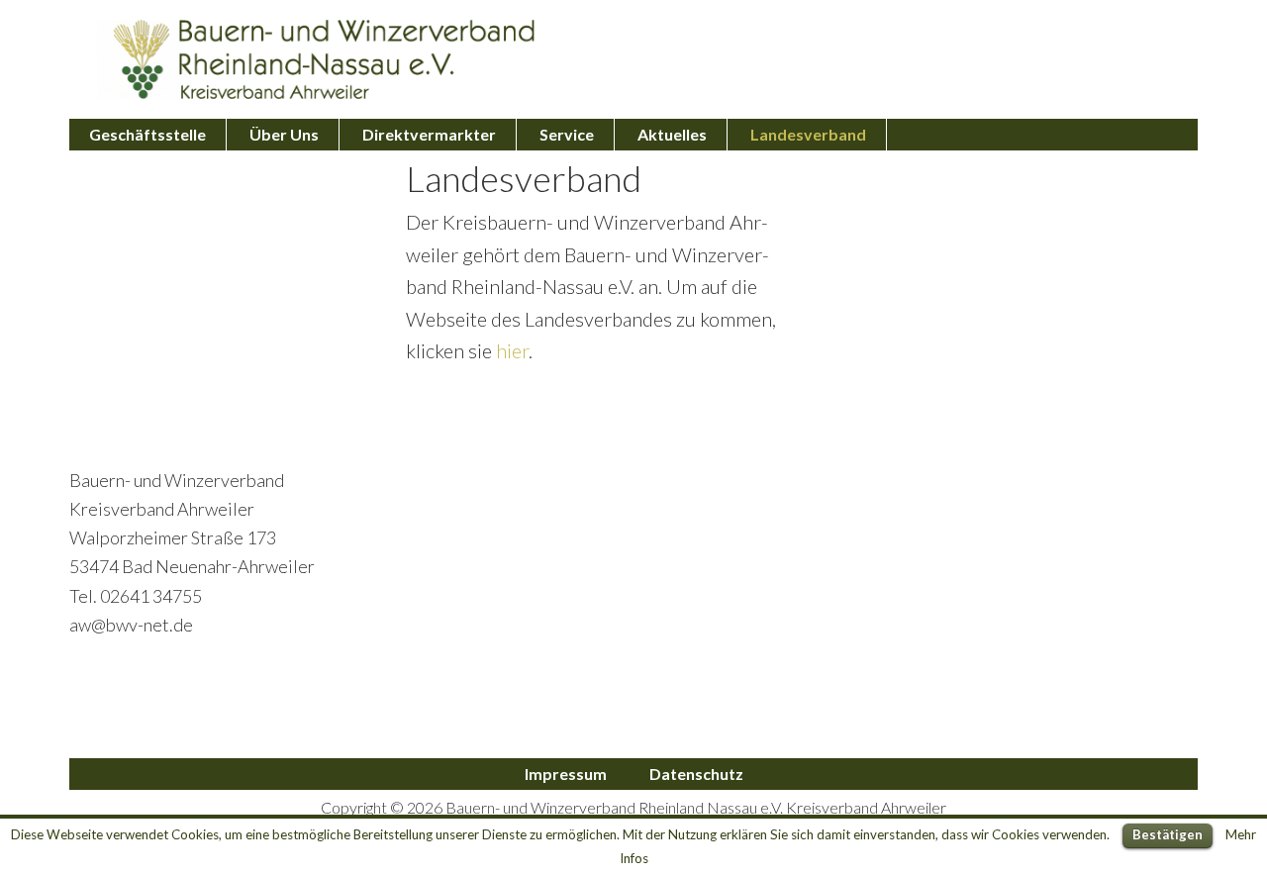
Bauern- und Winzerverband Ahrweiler (316, 59)
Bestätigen (1167, 834)
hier (512, 350)
